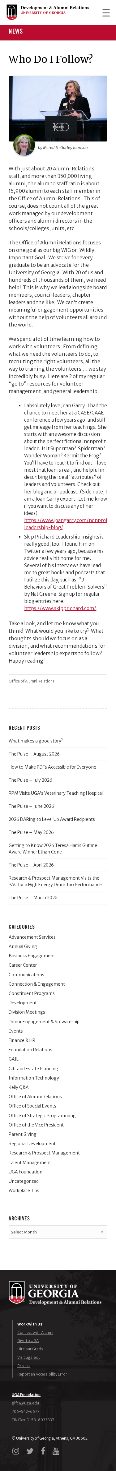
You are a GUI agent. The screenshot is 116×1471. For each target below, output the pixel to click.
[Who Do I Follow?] (58, 109)
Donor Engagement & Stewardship (44, 1022)
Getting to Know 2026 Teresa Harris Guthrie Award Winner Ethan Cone (53, 849)
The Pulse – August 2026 (34, 754)
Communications (26, 975)
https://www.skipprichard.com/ (60, 608)
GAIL (14, 1059)
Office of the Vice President (36, 1125)
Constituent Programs (32, 993)
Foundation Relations (30, 1049)
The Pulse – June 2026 (31, 806)
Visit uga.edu (29, 1357)
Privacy (23, 1365)
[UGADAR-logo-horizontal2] (47, 12)
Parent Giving (23, 1134)
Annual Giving (23, 946)
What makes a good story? (36, 741)
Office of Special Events (32, 1106)
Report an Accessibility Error (42, 1374)
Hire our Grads (30, 1349)
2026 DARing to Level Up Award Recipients (52, 819)
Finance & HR (22, 1040)
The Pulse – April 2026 (31, 865)
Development (23, 1003)
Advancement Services (32, 937)
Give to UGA (28, 1340)
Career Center (23, 965)
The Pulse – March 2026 (33, 897)
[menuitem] (103, 12)
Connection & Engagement (37, 984)
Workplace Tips (24, 1190)
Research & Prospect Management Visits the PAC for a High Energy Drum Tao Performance (55, 881)
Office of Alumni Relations (31, 681)
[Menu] (103, 12)
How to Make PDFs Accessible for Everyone (52, 767)
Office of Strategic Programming (42, 1115)
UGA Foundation (25, 1172)
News (16, 31)
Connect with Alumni (35, 1332)
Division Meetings (27, 1012)
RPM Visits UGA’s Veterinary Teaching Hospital (56, 793)
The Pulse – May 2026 (31, 832)
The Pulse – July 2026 (30, 780)
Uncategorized (24, 1181)
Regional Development (32, 1143)
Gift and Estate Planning (33, 1068)
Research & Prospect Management (44, 1153)
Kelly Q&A (19, 1087)
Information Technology (34, 1078)
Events (16, 1031)
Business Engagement (32, 956)
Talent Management (30, 1162)
